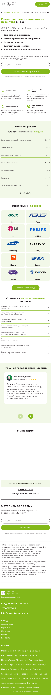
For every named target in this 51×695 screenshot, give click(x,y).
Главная (6, 12)
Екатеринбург (36, 660)
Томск (16, 674)
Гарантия (6, 628)
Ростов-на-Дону (9, 655)
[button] (30, 416)
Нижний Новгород (28, 655)
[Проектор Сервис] (3, 4)
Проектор (16, 12)
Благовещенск (8, 688)
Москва (5, 651)
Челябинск (22, 660)
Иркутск (34, 674)
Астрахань (20, 683)
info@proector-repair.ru (25, 493)
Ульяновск (35, 678)
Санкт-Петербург (19, 651)
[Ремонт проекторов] (3, 593)
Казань (4, 665)
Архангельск (7, 683)
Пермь (24, 678)
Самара (43, 674)
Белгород (32, 683)
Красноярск (14, 678)
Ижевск (5, 669)
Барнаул (42, 665)
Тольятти (14, 669)
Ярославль (26, 669)
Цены (4, 634)
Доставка (5, 631)
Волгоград (31, 665)
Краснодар (34, 651)
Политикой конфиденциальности (35, 76)
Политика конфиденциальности (25, 692)
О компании (7, 624)
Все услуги (25, 193)
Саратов (37, 669)
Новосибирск (8, 660)
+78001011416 (25, 489)
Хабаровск (6, 674)
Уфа (11, 665)
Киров (45, 678)
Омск (4, 678)
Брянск (21, 688)
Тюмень (24, 674)
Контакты (6, 638)
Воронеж (19, 665)
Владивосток (32, 688)
